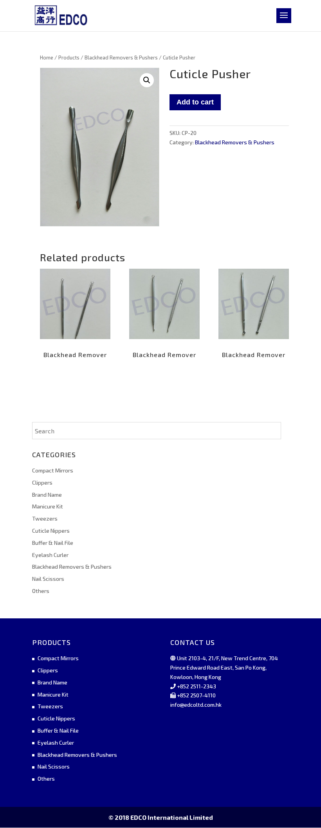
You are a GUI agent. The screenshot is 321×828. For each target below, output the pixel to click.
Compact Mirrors (52, 470)
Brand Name (47, 494)
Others (40, 590)
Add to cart (195, 102)
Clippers (42, 482)
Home (46, 57)
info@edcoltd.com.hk (196, 704)
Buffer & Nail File (52, 542)
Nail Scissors (48, 578)
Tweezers (45, 518)
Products (68, 57)
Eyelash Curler (50, 554)
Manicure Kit (47, 506)
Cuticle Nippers (51, 530)
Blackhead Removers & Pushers (121, 57)
